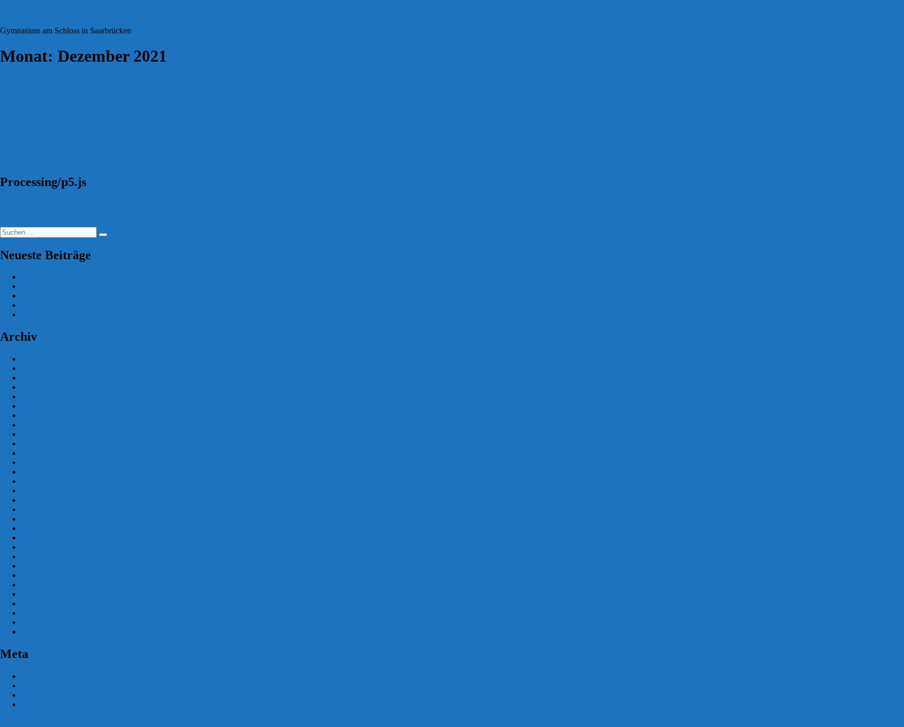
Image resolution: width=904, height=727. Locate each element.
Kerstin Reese (23, 221)
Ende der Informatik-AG (62, 276)
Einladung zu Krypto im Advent (74, 295)
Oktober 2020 (44, 481)
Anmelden (38, 676)
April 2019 (39, 612)
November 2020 (48, 471)
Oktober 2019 (44, 565)
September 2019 (48, 575)
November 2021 (48, 377)
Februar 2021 (43, 443)
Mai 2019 (37, 603)
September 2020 (48, 490)
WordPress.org (45, 704)
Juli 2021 (36, 405)
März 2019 (39, 622)
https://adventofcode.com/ (42, 106)
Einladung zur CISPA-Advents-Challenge (90, 305)
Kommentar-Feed (50, 694)
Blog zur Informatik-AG (40, 12)
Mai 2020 (37, 509)
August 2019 (42, 584)
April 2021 (39, 424)
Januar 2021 (41, 452)
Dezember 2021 (47, 368)
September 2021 (48, 396)
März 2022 (39, 358)
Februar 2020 (43, 528)
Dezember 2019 (47, 547)
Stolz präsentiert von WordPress (135, 722)
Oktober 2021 (44, 387)
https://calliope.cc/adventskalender (56, 159)
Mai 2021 (37, 415)
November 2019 (48, 556)
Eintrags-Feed (44, 685)
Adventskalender (45, 84)
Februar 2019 (43, 631)
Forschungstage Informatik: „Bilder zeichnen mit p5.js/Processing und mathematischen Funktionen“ (185, 204)
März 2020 (39, 518)
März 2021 (39, 434)
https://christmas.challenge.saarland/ (59, 124)
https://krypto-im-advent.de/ (45, 141)
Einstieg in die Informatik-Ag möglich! (85, 314)
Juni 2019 (37, 594)
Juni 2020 (37, 499)
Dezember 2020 (47, 462)
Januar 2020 (41, 537)
